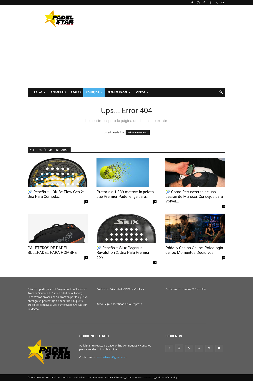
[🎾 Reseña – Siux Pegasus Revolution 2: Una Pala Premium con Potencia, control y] (126, 228)
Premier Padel (117, 92)
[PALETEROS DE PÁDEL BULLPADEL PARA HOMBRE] (58, 228)
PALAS (38, 92)
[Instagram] (198, 2)
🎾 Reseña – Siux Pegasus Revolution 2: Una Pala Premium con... (124, 252)
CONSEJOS (92, 92)
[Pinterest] (204, 2)
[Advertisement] (158, 18)
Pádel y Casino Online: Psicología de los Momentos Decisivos (194, 250)
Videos (140, 92)
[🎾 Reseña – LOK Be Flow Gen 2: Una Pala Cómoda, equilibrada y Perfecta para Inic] (58, 172)
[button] (221, 92)
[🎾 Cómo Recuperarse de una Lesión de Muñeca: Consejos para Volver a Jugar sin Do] (195, 172)
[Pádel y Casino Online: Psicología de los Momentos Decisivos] (195, 228)
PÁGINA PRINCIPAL (137, 132)
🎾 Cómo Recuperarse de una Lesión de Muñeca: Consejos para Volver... (194, 196)
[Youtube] (222, 2)
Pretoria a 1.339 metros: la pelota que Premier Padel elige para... (125, 194)
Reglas (76, 92)
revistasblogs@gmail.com (111, 357)
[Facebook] (192, 2)
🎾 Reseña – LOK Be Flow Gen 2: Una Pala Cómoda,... (56, 194)
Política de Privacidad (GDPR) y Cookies (120, 289)
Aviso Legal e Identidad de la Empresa (119, 304)
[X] (216, 2)
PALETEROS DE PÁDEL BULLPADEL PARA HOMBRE (52, 250)
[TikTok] (210, 2)
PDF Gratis (58, 92)
